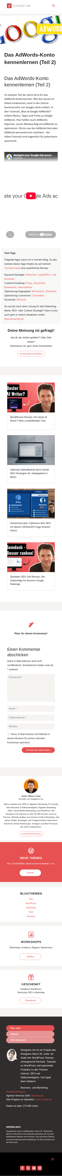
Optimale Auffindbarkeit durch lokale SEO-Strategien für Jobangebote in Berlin (29, 473)
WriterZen (31, 274)
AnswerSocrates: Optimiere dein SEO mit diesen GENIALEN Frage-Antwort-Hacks (30, 527)
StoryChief (39, 283)
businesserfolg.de (15, 1091)
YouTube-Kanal (12, 268)
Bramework (10, 287)
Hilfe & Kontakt (18, 1040)
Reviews (31, 916)
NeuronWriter (25, 287)
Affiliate (14, 1034)
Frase (29, 283)
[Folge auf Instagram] (39, 1168)
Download (30, 1000)
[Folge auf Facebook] (22, 1168)
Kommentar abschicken (38, 750)
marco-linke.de (44, 1099)
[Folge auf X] (28, 1168)
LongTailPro (44, 274)
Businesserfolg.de (14, 319)
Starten (30, 956)
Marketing (31, 907)
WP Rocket (38, 291)
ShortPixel (50, 291)
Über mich (15, 1028)
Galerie (30, 872)
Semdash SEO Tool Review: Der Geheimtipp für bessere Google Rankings (27, 580)
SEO (31, 912)
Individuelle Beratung (31, 834)
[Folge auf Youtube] (34, 1168)
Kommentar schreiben (31, 354)
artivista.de (37, 1095)
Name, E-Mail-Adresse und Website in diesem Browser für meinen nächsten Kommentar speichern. (28, 738)
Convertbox (38, 295)
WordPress (31, 903)
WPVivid (21, 299)
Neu (31, 899)
